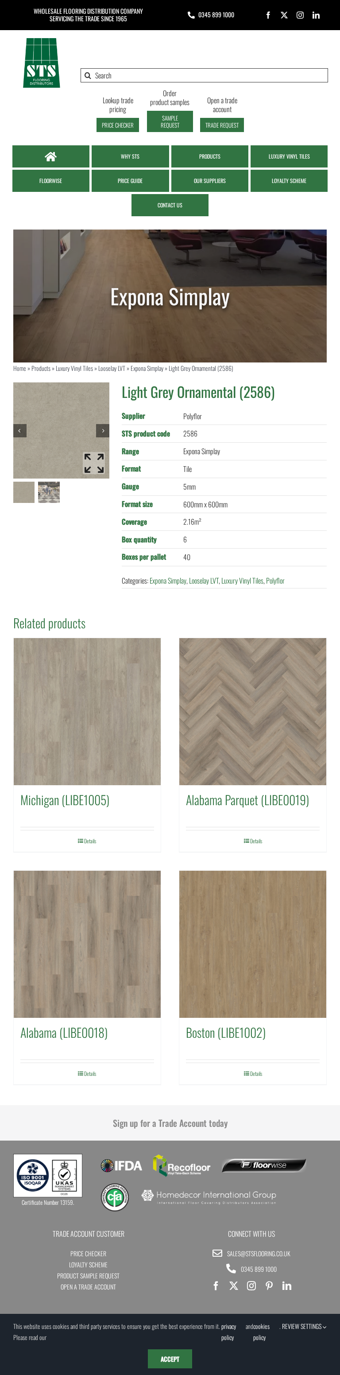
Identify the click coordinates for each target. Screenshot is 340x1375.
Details (90, 841)
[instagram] (300, 15)
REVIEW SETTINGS (302, 1326)
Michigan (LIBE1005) (64, 800)
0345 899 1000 (216, 14)
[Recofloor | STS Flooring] (182, 1157)
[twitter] (284, 15)
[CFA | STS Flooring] (115, 1186)
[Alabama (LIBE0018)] (87, 944)
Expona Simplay (147, 368)
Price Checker (88, 1253)
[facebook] (268, 15)
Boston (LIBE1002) (226, 1032)
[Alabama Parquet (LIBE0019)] (252, 711)
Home (19, 368)
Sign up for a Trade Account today (170, 1123)
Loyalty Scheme (88, 1264)
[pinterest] (269, 1286)
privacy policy (228, 1331)
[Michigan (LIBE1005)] (87, 711)
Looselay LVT (111, 368)
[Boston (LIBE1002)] (252, 944)
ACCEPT (170, 1358)
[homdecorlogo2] (208, 1190)
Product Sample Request (88, 1275)
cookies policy (261, 1331)
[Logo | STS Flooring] (41, 40)
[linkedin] (316, 15)
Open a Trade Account (88, 1286)
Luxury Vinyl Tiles (74, 368)
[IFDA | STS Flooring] (121, 1162)
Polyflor (275, 580)
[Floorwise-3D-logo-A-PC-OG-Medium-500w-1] (264, 1162)
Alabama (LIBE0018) (64, 1032)
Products (40, 368)
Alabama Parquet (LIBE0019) (247, 800)
